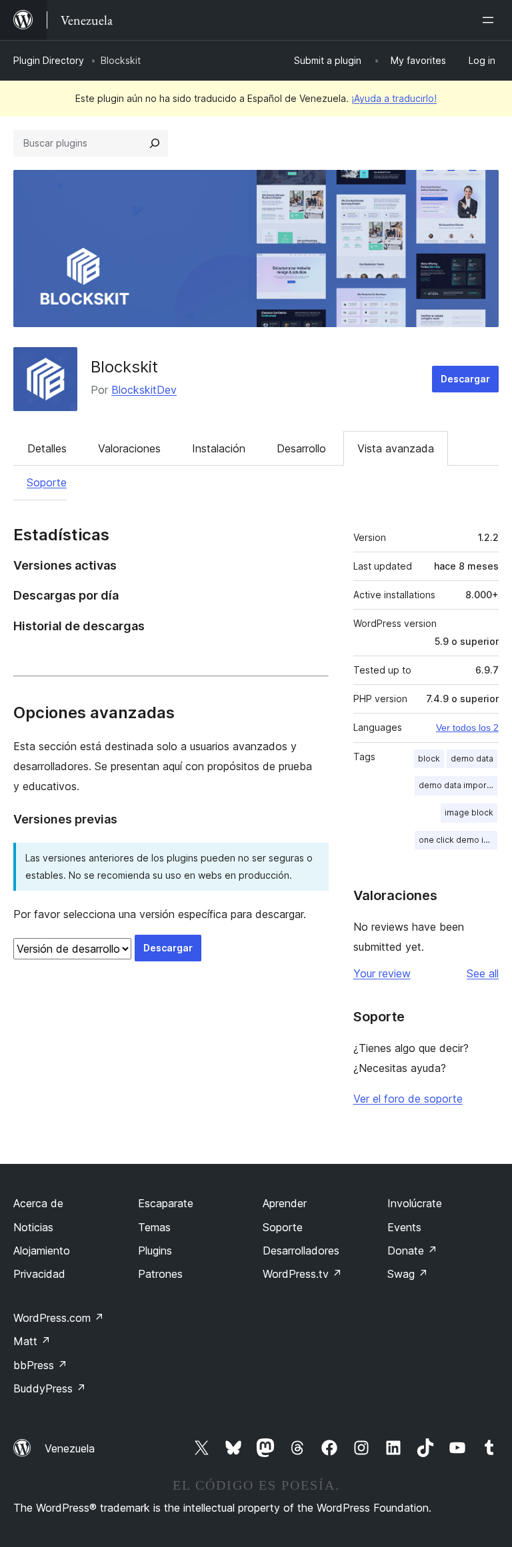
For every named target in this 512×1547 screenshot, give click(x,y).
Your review (382, 973)
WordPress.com (58, 1317)
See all (483, 973)
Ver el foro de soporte (408, 1098)
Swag (407, 1274)
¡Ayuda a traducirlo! (394, 98)
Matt (32, 1341)
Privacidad (39, 1274)
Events (404, 1227)
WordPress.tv (302, 1274)
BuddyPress (49, 1388)
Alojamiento (41, 1250)
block (429, 759)
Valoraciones (129, 448)
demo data (472, 759)
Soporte (47, 482)
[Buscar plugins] (154, 143)
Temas (154, 1227)
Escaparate (165, 1203)
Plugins (155, 1250)
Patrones (160, 1274)
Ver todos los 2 (467, 727)
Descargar (465, 378)
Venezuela (70, 1448)
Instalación (218, 448)
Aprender (285, 1203)
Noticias (33, 1227)
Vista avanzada (395, 448)
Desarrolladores (301, 1250)
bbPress (40, 1365)
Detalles (47, 448)
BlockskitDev (144, 389)
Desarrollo (301, 448)
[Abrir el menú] (490, 20)
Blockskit (124, 366)
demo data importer (458, 785)
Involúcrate (414, 1203)
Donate (412, 1250)
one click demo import (458, 840)
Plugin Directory (48, 60)
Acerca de (38, 1203)
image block (469, 812)
